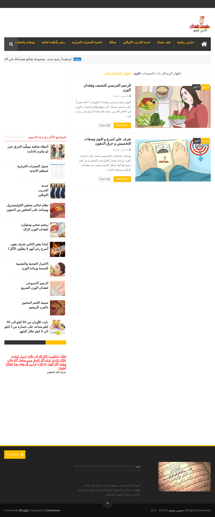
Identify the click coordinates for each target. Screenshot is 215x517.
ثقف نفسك (163, 42)
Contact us (13, 454)
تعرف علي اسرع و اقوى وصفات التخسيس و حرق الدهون (107, 141)
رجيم (85, 59)
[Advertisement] (107, 411)
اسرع (205, 140)
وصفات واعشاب (25, 42)
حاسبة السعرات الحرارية (87, 42)
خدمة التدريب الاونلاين (136, 42)
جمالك (113, 42)
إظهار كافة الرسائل (117, 73)
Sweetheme (53, 510)
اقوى (197, 140)
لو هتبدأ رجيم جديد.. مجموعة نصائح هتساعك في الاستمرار (41, 59)
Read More (121, 125)
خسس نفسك (176, 510)
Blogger (24, 510)
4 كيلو (205, 87)
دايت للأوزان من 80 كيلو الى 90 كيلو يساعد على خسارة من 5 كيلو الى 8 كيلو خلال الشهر (26, 326)
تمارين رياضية (185, 42)
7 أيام (196, 87)
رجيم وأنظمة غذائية (53, 42)
